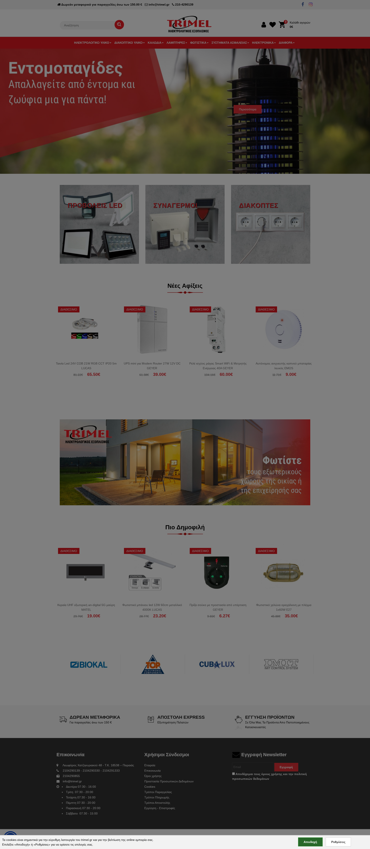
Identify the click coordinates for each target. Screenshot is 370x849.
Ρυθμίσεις (338, 842)
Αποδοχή (310, 842)
